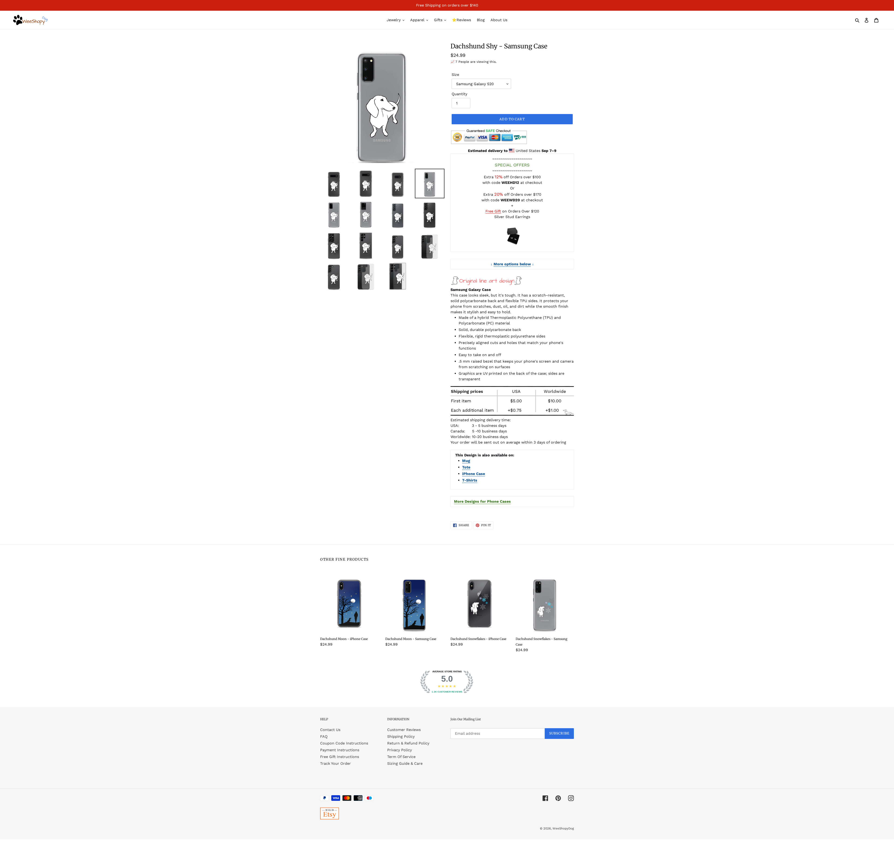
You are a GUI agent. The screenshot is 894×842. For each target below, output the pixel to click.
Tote (466, 467)
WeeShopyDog (563, 828)
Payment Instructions (339, 750)
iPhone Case (473, 474)
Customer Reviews (404, 729)
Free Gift (493, 211)
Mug (466, 460)
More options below (512, 264)
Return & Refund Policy (408, 743)
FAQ (324, 736)
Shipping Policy (401, 736)
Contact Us (330, 729)
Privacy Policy (399, 750)
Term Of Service (401, 756)
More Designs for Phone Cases (482, 501)
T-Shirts (469, 480)
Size (455, 74)
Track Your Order (335, 763)
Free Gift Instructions (339, 756)
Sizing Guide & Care (405, 763)
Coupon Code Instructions (344, 743)
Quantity (459, 94)
